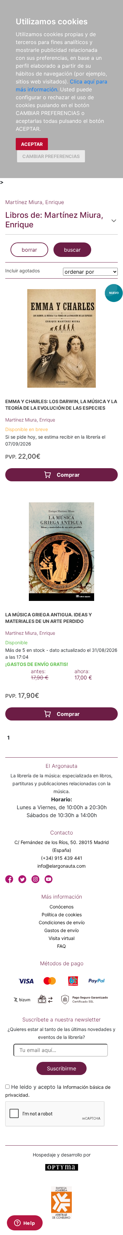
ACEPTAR (32, 144)
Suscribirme (61, 1068)
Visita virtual (61, 938)
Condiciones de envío (62, 922)
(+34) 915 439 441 (61, 858)
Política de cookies (62, 914)
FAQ (61, 946)
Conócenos (61, 906)
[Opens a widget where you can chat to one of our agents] (25, 1223)
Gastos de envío (61, 930)
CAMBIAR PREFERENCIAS (51, 156)
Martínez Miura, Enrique (30, 420)
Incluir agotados (22, 270)
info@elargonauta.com (61, 866)
